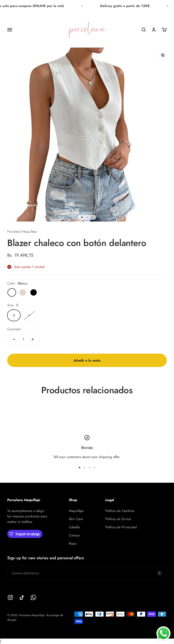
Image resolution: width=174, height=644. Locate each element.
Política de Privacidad (121, 527)
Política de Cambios (119, 510)
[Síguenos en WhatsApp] (33, 597)
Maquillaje (76, 510)
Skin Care (76, 518)
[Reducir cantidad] (14, 339)
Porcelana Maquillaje (22, 231)
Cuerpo (74, 535)
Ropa (72, 543)
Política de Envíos (118, 518)
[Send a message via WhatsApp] (163, 633)
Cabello (74, 527)
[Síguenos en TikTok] (22, 597)
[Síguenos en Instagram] (10, 597)
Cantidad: (14, 329)
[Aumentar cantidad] (32, 339)
